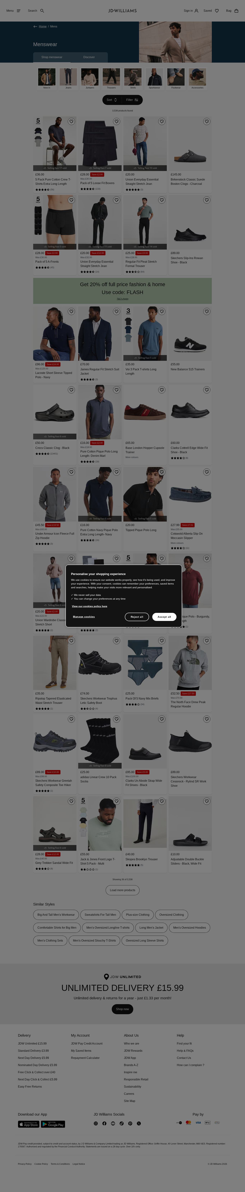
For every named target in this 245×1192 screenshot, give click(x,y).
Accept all (164, 618)
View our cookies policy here (90, 608)
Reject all (137, 618)
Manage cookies (84, 618)
